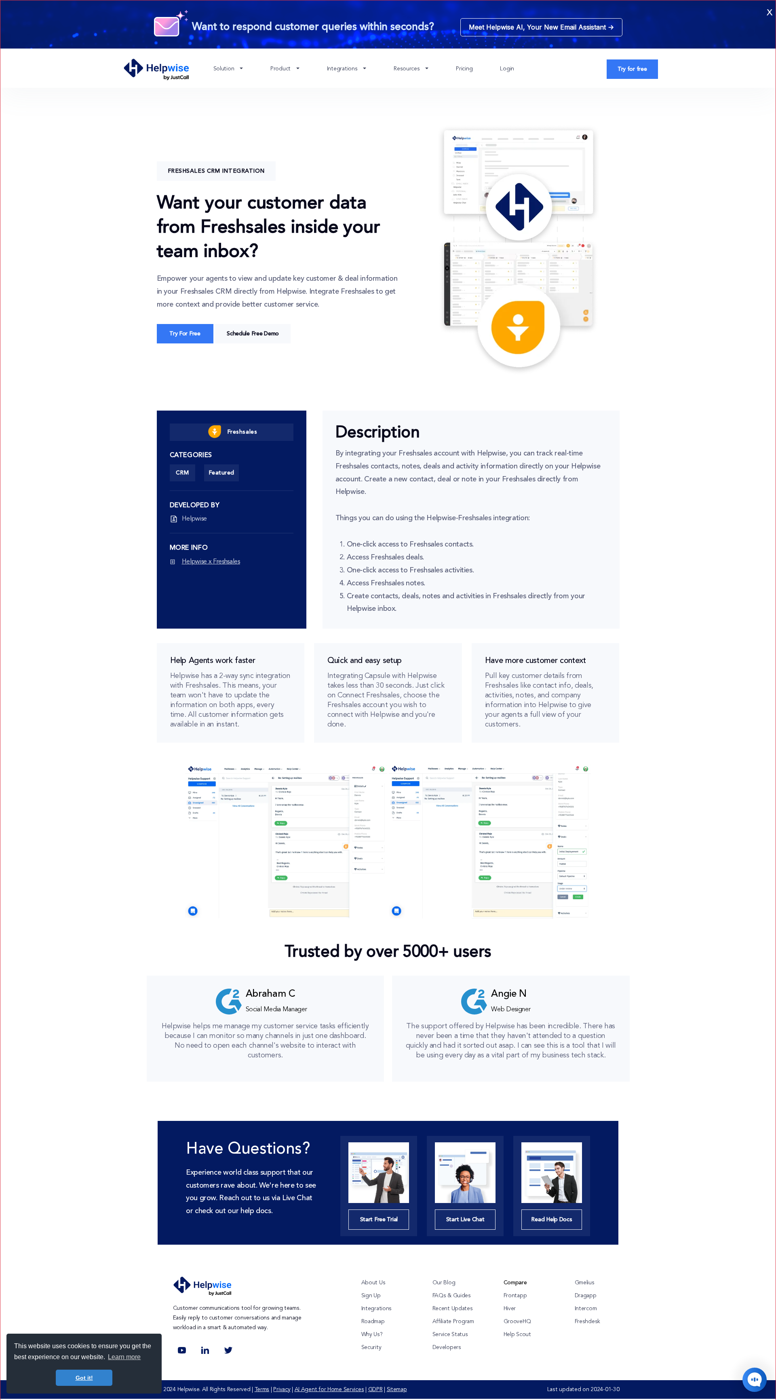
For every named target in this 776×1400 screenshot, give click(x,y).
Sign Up (371, 1295)
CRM (182, 473)
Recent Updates (452, 1308)
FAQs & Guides (451, 1295)
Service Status (450, 1334)
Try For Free (184, 334)
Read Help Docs (551, 1219)
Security (371, 1347)
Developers (446, 1347)
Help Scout (517, 1334)
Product (281, 69)
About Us (373, 1283)
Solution (224, 69)
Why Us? (372, 1334)
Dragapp (586, 1295)
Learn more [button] (124, 1356)
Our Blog (443, 1283)
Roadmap (373, 1321)
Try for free (632, 69)
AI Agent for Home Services (329, 1389)
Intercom (586, 1308)
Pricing (464, 69)
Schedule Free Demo (253, 334)
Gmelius (585, 1283)
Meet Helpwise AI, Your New (541, 27)
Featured (221, 473)
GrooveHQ (517, 1321)
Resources (407, 69)
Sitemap (397, 1389)
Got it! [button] (84, 1378)
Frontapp (515, 1295)
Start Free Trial (379, 1219)
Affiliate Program (453, 1321)
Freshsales (242, 432)
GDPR (375, 1389)
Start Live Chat (465, 1219)
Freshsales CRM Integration (216, 171)
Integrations (343, 69)
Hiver (510, 1308)
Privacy (281, 1389)
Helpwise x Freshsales (211, 562)
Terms (262, 1389)
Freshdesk (587, 1321)
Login (507, 69)
